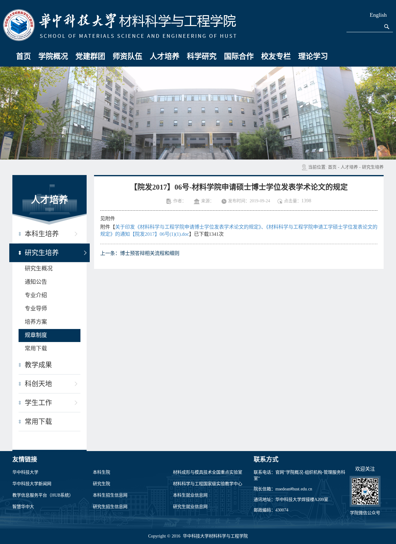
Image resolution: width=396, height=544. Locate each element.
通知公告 (36, 282)
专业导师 (36, 308)
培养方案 (36, 322)
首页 (23, 56)
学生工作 (38, 402)
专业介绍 (36, 295)
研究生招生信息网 (110, 506)
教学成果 (38, 365)
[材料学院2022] (119, 24)
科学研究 (202, 56)
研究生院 (101, 483)
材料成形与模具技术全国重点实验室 (207, 472)
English (378, 15)
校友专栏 (276, 56)
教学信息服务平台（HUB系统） (42, 495)
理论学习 (313, 56)
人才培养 (164, 56)
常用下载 (36, 348)
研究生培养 (373, 167)
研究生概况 (39, 268)
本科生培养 (42, 234)
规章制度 (36, 335)
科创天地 (38, 384)
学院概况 (53, 56)
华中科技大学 (25, 472)
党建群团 (90, 56)
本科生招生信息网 (110, 495)
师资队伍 (127, 56)
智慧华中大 (23, 506)
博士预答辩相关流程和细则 (149, 253)
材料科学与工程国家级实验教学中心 (207, 483)
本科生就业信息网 (190, 495)
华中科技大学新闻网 (31, 483)
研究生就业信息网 (190, 506)
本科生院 (101, 472)
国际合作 (239, 56)
